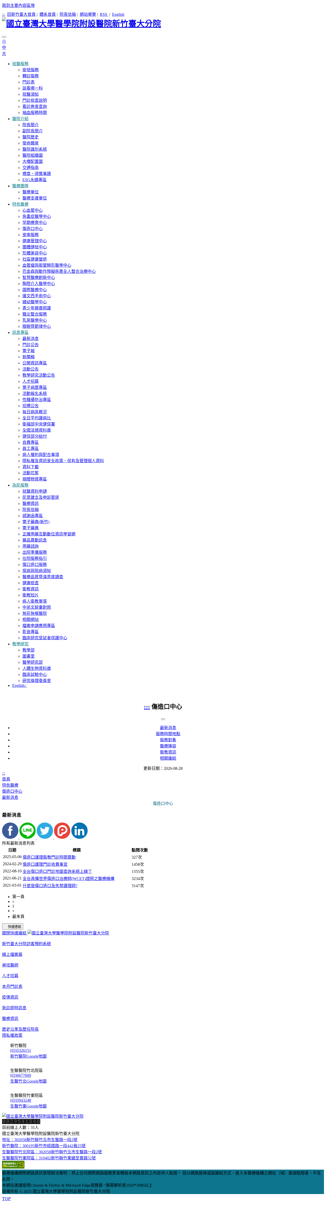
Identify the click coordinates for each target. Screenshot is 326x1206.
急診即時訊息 (14, 1008)
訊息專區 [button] (20, 332)
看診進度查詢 (34, 106)
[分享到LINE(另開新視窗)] (28, 837)
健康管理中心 (34, 241)
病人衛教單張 (34, 601)
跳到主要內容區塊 (18, 5)
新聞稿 (28, 357)
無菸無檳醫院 (34, 613)
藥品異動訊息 (34, 540)
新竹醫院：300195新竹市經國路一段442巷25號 (44, 1146)
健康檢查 (30, 583)
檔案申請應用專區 (38, 625)
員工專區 (30, 448)
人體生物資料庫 (36, 668)
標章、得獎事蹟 (36, 174)
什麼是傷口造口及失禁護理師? (50, 886)
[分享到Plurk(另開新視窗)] (62, 837)
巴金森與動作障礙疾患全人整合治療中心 (59, 271)
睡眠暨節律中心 (36, 326)
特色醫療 (10, 785)
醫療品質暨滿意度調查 (42, 577)
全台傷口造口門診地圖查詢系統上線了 (57, 871)
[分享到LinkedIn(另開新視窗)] (79, 837)
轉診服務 (30, 76)
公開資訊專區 (34, 363)
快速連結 (14, 927)
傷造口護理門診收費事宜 (45, 864)
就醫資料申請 (34, 491)
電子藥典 (30, 528)
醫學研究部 (32, 662)
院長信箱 (68, 14)
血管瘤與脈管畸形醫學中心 (46, 265)
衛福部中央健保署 (38, 424)
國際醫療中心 (34, 290)
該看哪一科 (32, 88)
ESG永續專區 (34, 180)
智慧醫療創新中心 (38, 277)
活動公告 (30, 369)
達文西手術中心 (36, 296)
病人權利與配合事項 (40, 454)
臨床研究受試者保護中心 (44, 638)
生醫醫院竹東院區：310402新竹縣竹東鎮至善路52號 (49, 1158)
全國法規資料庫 (36, 430)
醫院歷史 (30, 137)
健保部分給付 (34, 436)
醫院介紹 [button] (20, 119)
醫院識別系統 (34, 149)
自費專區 (30, 442)
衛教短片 (30, 595)
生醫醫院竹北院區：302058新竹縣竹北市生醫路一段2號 (52, 1152)
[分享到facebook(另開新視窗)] (10, 837)
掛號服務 (30, 70)
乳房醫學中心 (34, 320)
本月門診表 (12, 986)
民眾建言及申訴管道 (40, 497)
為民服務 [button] (20, 485)
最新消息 (30, 338)
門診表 (28, 82)
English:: (19, 685)
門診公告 (30, 345)
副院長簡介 (32, 131)
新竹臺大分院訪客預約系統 (26, 944)
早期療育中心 (34, 222)
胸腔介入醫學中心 (38, 283)
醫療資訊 (30, 503)
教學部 (28, 650)
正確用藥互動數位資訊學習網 (48, 534)
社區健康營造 (34, 259)
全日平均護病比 (36, 418)
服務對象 (168, 740)
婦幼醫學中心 (34, 302)
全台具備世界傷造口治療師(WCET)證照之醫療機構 (68, 878)
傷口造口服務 (34, 564)
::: (3, 14)
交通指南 (30, 167)
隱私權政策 (12, 1035)
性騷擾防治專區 (36, 400)
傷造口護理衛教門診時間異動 (49, 857)
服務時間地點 (168, 734)
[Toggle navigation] (4, 37)
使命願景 (30, 143)
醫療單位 (30, 192)
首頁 (6, 779)
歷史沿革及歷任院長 (20, 1029)
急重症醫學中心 (36, 216)
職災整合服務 (34, 314)
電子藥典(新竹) (35, 522)
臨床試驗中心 (34, 674)
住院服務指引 (34, 558)
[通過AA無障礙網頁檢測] (13, 1167)
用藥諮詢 (30, 546)
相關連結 (168, 758)
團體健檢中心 (34, 247)
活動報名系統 (34, 393)
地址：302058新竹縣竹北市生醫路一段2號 (39, 1140)
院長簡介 (30, 125)
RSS (104, 14)
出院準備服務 (34, 552)
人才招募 (30, 381)
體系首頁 (47, 14)
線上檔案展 (12, 954)
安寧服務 (30, 235)
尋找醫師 (10, 965)
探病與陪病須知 (36, 571)
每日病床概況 (34, 412)
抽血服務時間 (34, 112)
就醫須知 (30, 94)
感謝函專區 (32, 516)
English (118, 14)
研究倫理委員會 (36, 680)
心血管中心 (32, 210)
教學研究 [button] (20, 644)
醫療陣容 (168, 746)
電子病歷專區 (34, 387)
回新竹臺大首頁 (21, 14)
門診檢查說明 (34, 100)
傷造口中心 (32, 228)
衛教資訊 (30, 589)
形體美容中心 (34, 253)
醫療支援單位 (34, 198)
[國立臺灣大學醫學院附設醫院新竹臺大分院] (163, 23)
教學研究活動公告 (38, 375)
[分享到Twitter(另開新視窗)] (45, 837)
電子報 (28, 351)
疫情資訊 (10, 997)
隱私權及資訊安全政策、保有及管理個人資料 (63, 461)
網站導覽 (88, 14)
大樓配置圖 (32, 161)
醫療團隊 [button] (20, 186)
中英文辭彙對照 (36, 607)
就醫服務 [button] (20, 64)
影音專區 (30, 632)
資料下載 (30, 467)
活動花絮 (30, 473)
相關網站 (30, 619)
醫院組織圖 (32, 155)
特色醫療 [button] (20, 204)
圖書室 (28, 656)
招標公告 (30, 406)
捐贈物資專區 (34, 479)
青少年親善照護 (36, 308)
